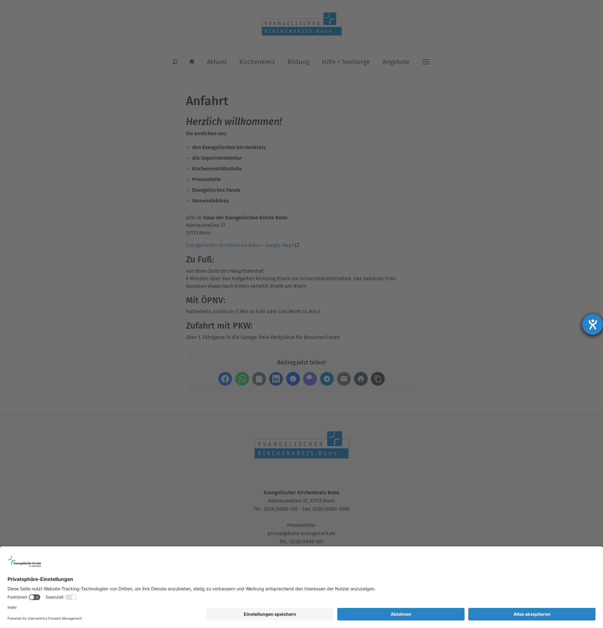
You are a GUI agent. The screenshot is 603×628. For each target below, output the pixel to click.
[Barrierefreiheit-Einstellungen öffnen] (592, 324)
